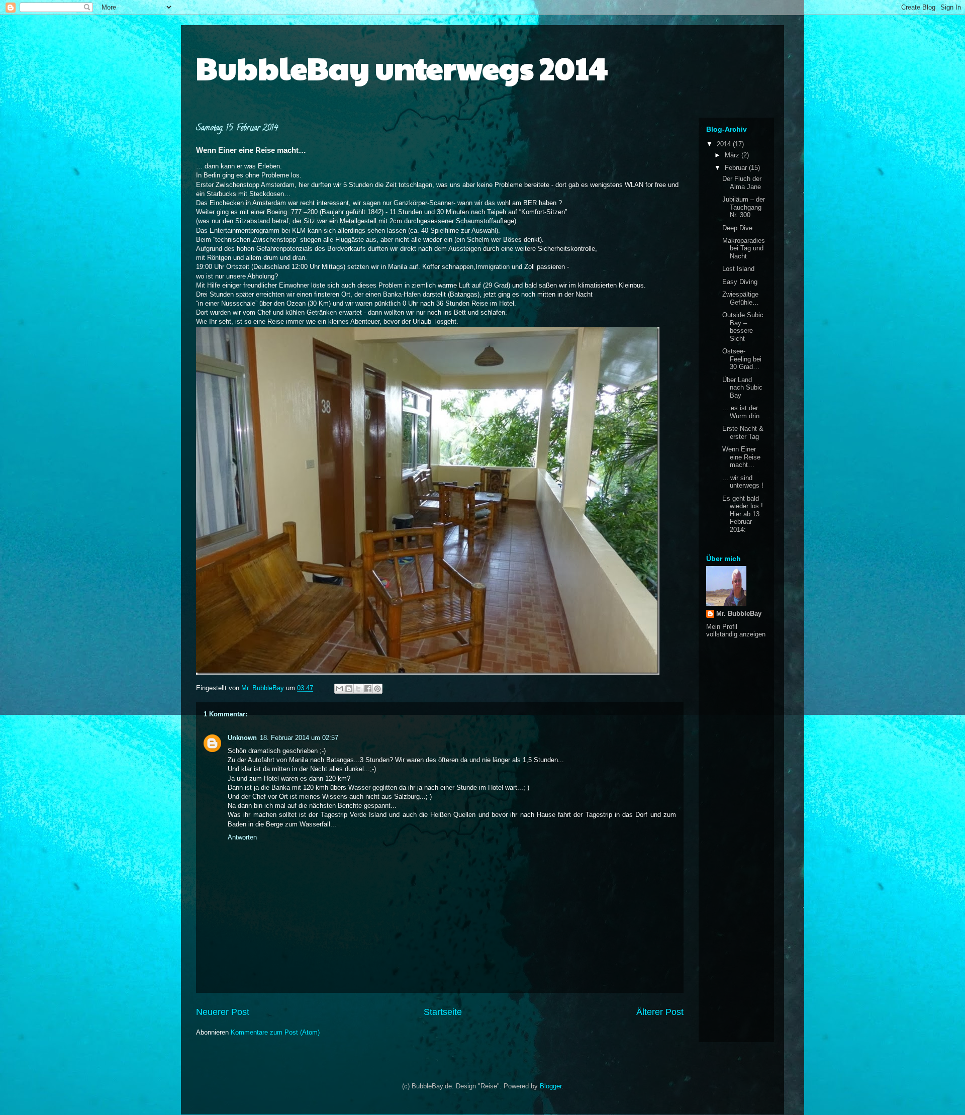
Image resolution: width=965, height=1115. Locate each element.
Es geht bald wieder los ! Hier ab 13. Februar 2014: (742, 514)
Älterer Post (660, 1012)
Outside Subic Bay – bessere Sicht (742, 326)
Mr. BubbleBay (738, 613)
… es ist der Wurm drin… (744, 412)
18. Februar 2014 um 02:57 (299, 737)
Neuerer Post (222, 1012)
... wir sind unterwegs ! (742, 482)
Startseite (443, 1012)
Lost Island (738, 268)
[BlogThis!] (349, 689)
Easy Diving (739, 282)
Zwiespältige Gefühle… (740, 298)
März (733, 155)
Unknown (242, 737)
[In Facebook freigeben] (368, 689)
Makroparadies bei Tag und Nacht (743, 248)
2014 (725, 144)
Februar (737, 167)
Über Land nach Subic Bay (742, 387)
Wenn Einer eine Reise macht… (741, 457)
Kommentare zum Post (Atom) (275, 1032)
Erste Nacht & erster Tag (742, 432)
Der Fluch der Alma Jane (741, 183)
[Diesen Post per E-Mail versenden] (339, 689)
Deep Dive (737, 228)
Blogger (550, 1086)
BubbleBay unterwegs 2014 (402, 67)
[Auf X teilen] (358, 689)
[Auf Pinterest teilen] (377, 689)
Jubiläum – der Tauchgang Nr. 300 (743, 207)
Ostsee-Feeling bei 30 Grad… (741, 358)
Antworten (242, 837)
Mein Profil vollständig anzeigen (735, 630)
